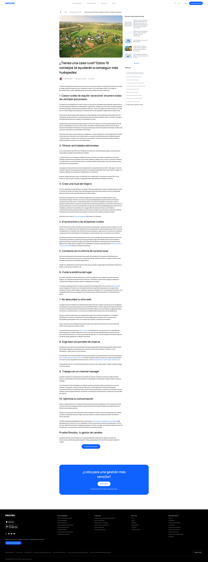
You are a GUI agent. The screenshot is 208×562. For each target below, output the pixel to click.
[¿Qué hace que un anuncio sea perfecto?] (137, 41)
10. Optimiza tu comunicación (133, 101)
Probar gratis (104, 484)
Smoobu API (171, 525)
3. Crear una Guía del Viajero (132, 80)
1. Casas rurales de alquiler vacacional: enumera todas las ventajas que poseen (135, 73)
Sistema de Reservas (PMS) (65, 518)
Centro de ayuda (135, 529)
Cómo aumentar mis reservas (59, 552)
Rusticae (117, 360)
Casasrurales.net (108, 360)
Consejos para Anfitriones (75, 12)
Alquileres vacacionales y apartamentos (104, 518)
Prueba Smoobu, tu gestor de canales (134, 104)
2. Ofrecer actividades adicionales (133, 76)
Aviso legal (171, 536)
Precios (170, 518)
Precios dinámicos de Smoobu (65, 532)
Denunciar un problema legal (175, 534)
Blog (66, 12)
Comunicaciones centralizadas (66, 525)
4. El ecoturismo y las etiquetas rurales (134, 83)
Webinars (133, 522)
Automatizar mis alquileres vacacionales (42, 552)
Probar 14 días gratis (196, 3)
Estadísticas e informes (64, 534)
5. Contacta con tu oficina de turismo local (135, 86)
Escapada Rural (97, 360)
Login (185, 3)
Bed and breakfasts (99, 520)
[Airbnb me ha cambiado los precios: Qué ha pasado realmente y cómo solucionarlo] (137, 33)
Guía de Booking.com (10, 552)
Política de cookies (173, 532)
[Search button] (175, 3)
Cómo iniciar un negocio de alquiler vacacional (77, 552)
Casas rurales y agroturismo (101, 525)
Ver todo (136, 63)
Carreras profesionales (174, 522)
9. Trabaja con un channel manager (134, 98)
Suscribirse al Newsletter (13, 543)
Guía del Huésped (62, 529)
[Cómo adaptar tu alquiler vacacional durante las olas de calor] (137, 56)
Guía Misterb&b (27, 552)
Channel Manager (62, 520)
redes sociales (115, 286)
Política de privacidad (173, 529)
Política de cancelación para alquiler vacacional (100, 552)
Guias (132, 520)
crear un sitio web (83, 330)
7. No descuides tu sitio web (132, 92)
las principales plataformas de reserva (70, 357)
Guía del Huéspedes (80, 216)
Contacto (133, 527)
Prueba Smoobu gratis (91, 446)
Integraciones (135, 525)
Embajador (171, 520)
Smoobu (60, 12)
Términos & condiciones (174, 527)
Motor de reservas (62, 522)
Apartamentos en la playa (101, 522)
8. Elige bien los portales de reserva (134, 95)
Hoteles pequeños (99, 527)
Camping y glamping (99, 529)
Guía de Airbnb (19, 552)
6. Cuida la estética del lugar (132, 89)
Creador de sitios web (63, 527)
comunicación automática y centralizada (104, 421)
